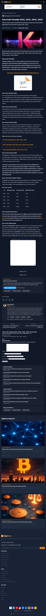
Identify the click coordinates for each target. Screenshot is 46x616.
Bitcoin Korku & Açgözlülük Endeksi (8, 581)
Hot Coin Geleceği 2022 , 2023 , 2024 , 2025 (14, 139)
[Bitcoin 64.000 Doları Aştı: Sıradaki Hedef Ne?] (23, 471)
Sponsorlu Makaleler (5, 565)
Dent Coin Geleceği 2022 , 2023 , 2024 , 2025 (15, 149)
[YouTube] (17, 608)
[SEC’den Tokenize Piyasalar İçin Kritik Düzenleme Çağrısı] (23, 506)
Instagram (23, 317)
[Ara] (41, 2)
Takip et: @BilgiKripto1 (10, 287)
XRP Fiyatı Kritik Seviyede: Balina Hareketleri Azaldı (15, 394)
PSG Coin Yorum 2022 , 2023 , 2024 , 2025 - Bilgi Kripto (15, 333)
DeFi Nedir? (3, 575)
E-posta (4, 356)
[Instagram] (20, 608)
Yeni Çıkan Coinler (4, 559)
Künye (2, 589)
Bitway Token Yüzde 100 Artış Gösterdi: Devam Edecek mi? (17, 369)
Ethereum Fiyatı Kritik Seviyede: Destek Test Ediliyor (16, 401)
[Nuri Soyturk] (3, 16)
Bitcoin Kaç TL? (4, 563)
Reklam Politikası (26, 290)
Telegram (12, 317)
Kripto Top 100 (4, 561)
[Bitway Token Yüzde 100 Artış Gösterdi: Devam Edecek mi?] (23, 434)
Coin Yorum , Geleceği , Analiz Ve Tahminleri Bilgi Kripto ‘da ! (23, 73)
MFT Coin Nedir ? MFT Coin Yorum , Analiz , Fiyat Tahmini (18, 144)
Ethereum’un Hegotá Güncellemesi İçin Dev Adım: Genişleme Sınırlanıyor (20, 391)
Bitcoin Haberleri (4, 555)
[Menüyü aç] (44, 2)
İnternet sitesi (5, 358)
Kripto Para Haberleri (5, 553)
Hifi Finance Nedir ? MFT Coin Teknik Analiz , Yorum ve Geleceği (20, 147)
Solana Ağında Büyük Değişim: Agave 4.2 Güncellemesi (16, 372)
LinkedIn (28, 317)
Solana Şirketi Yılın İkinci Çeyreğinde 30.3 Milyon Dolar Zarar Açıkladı (19, 398)
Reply (3, 339)
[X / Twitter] (10, 608)
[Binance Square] (35, 608)
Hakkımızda (3, 587)
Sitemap (2, 599)
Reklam (2, 597)
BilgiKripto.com (20, 610)
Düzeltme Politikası (17, 290)
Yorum (4, 351)
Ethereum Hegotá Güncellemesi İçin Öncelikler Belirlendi (16, 379)
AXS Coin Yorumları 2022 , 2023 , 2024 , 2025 (15, 142)
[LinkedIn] (26, 608)
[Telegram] (13, 608)
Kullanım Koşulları (4, 595)
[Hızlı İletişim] (29, 608)
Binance (40, 218)
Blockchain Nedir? (4, 573)
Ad (3, 353)
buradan (4, 218)
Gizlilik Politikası (4, 593)
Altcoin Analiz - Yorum (11, 13)
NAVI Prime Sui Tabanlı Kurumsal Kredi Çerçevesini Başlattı (17, 376)
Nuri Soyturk (7, 15)
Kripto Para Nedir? (4, 571)
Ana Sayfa (4, 13)
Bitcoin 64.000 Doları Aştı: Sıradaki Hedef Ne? (14, 486)
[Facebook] (23, 608)
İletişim (2, 591)
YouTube (17, 317)
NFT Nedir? (3, 577)
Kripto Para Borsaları (5, 579)
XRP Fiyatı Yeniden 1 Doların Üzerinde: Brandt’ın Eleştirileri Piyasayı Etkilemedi (21, 383)
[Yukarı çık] (43, 614)
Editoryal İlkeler (7, 290)
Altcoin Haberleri (4, 557)
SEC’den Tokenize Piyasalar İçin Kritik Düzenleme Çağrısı (17, 522)
